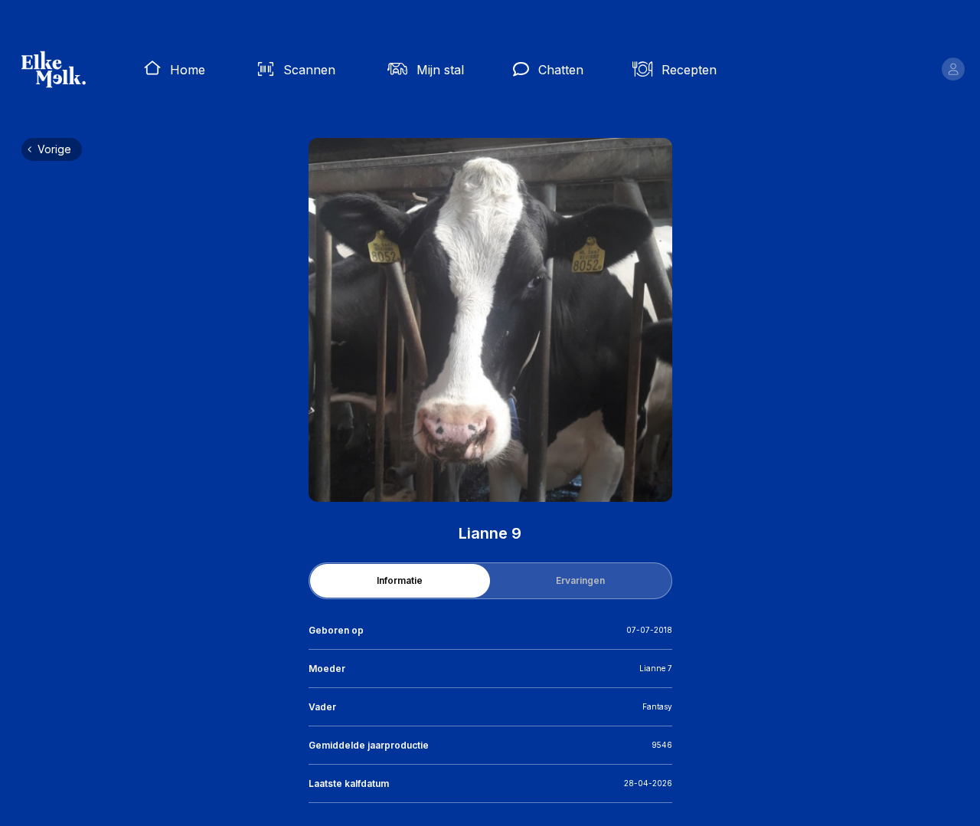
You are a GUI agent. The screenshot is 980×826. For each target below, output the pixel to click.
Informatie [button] (400, 580)
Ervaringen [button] (580, 580)
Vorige (54, 149)
